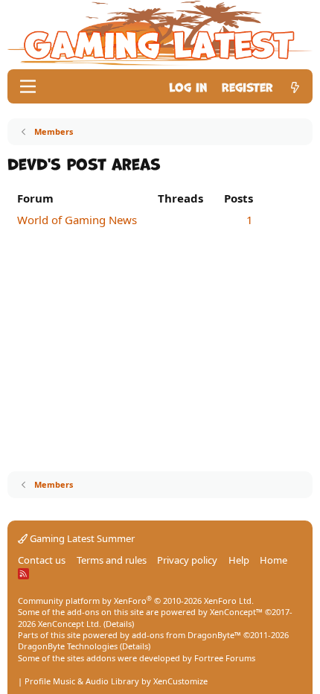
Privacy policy (187, 560)
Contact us (41, 560)
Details (119, 623)
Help (238, 560)
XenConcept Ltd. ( (72, 623)
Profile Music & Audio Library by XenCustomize (116, 681)
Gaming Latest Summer (81, 538)
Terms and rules (112, 560)
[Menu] (27, 86)
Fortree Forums (224, 657)
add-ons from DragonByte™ (186, 634)
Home (273, 560)
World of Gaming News (77, 219)
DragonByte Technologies (68, 646)
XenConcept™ (236, 611)
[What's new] (295, 86)
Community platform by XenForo (136, 600)
